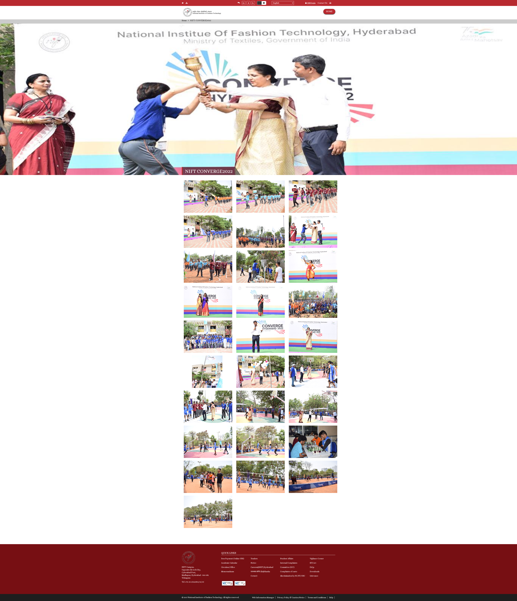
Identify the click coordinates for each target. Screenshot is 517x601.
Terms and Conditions (317, 597)
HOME (329, 11)
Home (184, 20)
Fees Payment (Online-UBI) (232, 558)
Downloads (314, 571)
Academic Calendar (229, 563)
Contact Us (322, 3)
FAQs (312, 567)
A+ (243, 3)
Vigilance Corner (317, 558)
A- (253, 3)
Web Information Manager (263, 597)
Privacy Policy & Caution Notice (291, 597)
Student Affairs (286, 558)
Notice (253, 563)
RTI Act (313, 563)
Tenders (254, 558)
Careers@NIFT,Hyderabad (262, 567)
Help (331, 597)
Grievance (314, 576)
